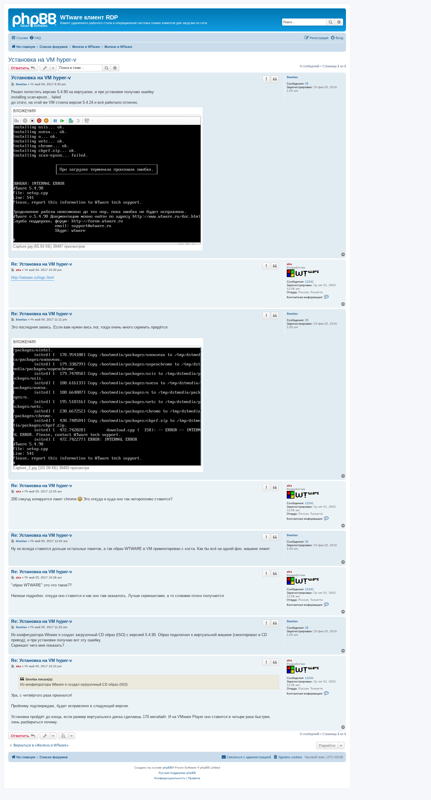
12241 (309, 281)
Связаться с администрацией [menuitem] (249, 757)
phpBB (167, 767)
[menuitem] (35, 37)
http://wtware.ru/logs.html (32, 277)
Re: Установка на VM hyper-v (41, 263)
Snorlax (292, 77)
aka (289, 264)
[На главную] (35, 19)
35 (306, 83)
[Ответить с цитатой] (275, 79)
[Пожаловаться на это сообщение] (266, 79)
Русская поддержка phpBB (177, 772)
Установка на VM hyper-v (42, 59)
